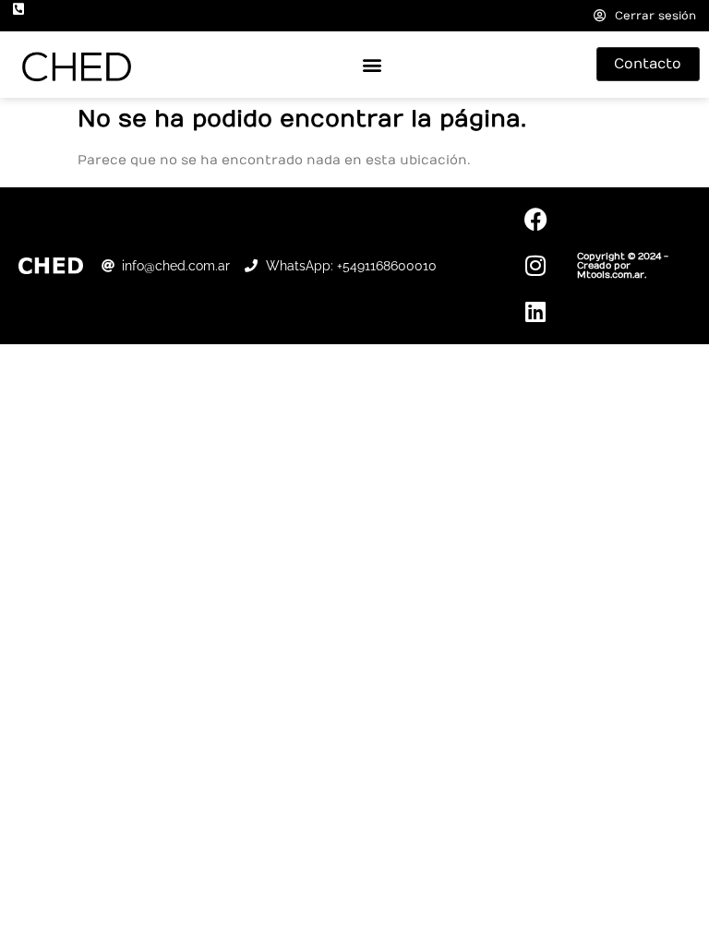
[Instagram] (535, 266)
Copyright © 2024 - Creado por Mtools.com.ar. (622, 266)
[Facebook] (535, 220)
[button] (371, 64)
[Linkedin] (535, 312)
